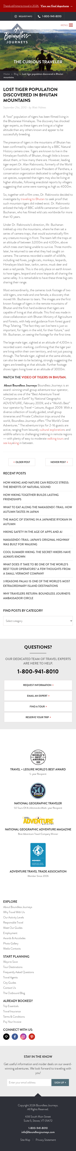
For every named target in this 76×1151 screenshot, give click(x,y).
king (16, 443)
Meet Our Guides (12, 928)
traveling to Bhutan (33, 199)
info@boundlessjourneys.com (38, 1132)
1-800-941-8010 (38, 671)
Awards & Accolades (14, 938)
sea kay (7, 443)
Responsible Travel (13, 922)
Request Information (37, 685)
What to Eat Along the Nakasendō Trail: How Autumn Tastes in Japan (37, 509)
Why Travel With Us (14, 912)
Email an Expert (37, 696)
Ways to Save (10, 962)
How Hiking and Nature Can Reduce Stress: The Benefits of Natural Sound (36, 485)
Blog (16, 74)
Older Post (23, 462)
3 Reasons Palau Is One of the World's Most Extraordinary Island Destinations (36, 583)
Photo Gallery (10, 943)
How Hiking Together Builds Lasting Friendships (31, 497)
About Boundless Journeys (17, 907)
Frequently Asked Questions (18, 972)
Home (7, 74)
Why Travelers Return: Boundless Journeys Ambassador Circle (36, 596)
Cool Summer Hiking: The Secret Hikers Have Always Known (37, 554)
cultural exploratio (51, 429)
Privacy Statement (46, 1140)
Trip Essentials (11, 1006)
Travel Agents (10, 977)
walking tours (55, 438)
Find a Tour (37, 706)
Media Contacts (12, 949)
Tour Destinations (12, 967)
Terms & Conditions (14, 1017)
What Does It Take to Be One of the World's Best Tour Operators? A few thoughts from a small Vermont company (37, 568)
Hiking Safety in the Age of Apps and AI (32, 532)
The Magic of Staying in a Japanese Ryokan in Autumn (37, 522)
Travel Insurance (12, 1011)
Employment (10, 933)
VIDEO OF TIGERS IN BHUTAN (44, 377)
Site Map (25, 1140)
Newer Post (58, 462)
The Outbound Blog (14, 993)
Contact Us (9, 988)
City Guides (9, 983)
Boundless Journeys (17, 36)
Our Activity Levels (13, 917)
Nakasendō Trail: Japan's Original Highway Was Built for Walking (36, 542)
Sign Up (59, 1082)
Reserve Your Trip (37, 717)
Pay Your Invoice (12, 1022)
